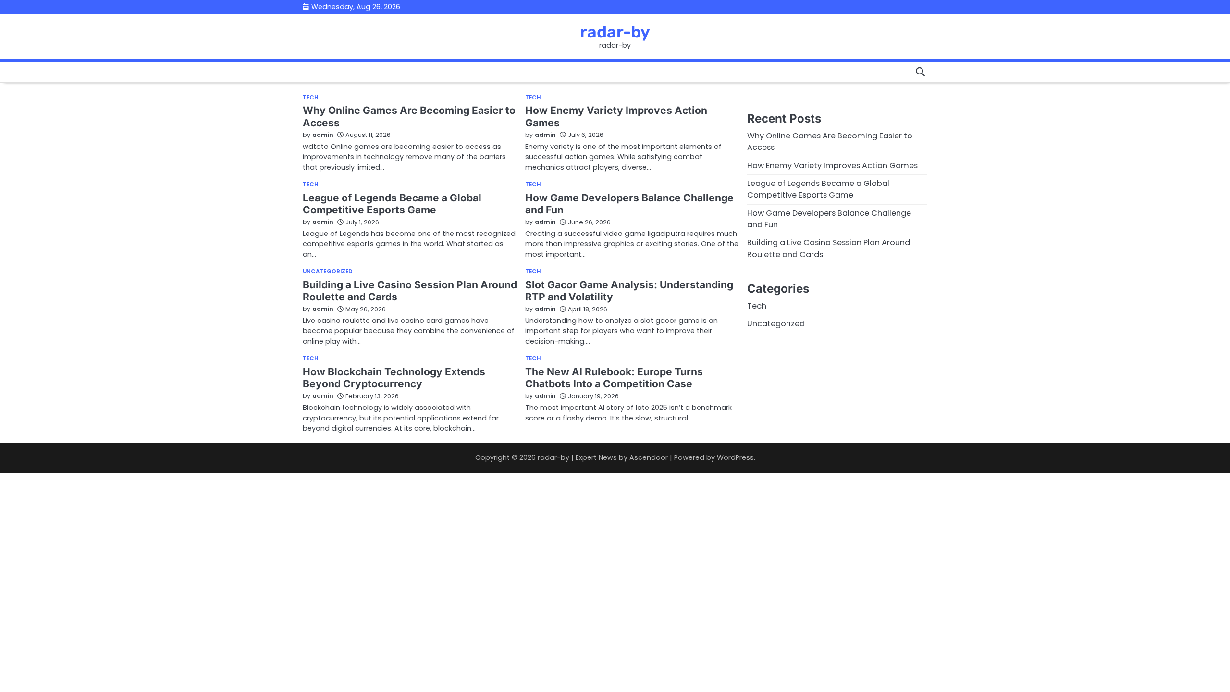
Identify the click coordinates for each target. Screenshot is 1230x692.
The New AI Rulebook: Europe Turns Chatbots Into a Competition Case (614, 378)
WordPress (735, 457)
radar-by (615, 31)
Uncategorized (328, 272)
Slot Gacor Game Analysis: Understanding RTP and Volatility (629, 291)
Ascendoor (648, 457)
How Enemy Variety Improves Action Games (832, 165)
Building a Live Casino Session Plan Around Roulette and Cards (410, 291)
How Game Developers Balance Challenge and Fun (629, 204)
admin (322, 135)
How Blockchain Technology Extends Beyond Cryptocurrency (394, 378)
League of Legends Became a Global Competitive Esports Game (392, 204)
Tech (310, 98)
